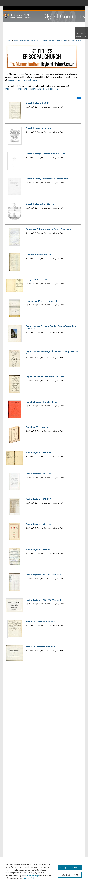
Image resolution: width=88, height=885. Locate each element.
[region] (44, 871)
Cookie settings (32, 875)
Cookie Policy (30, 878)
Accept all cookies (69, 867)
